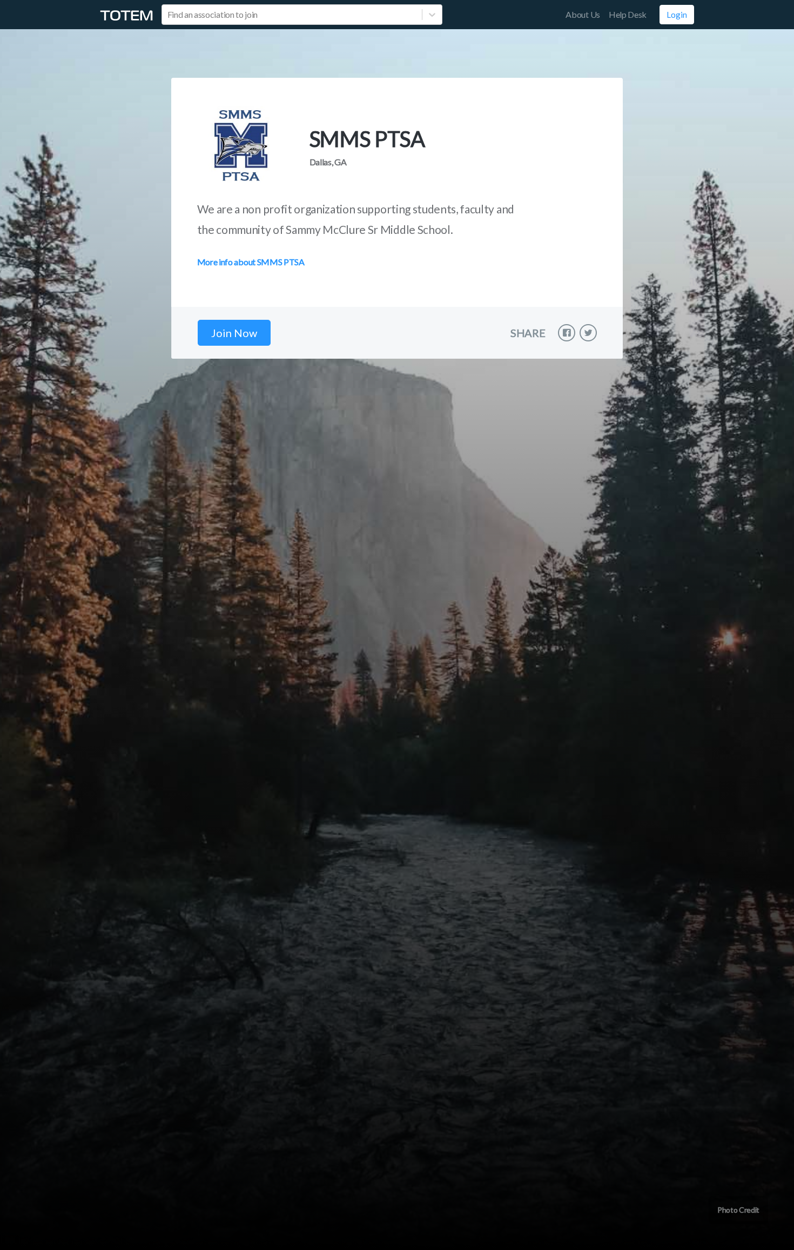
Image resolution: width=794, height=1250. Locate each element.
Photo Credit (738, 1209)
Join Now (234, 332)
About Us (583, 14)
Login (677, 14)
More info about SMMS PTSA (251, 262)
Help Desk (628, 14)
